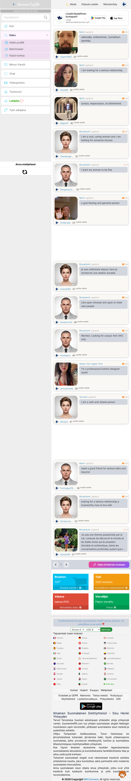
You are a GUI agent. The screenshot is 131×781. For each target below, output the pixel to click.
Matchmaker (16, 49)
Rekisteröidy (110, 4)
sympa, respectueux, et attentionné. (101, 103)
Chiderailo (65, 222)
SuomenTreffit (27, 4)
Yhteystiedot (107, 698)
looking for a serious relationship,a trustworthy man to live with (100, 503)
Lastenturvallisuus (87, 698)
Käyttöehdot (68, 698)
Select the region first (91, 363)
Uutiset (74, 690)
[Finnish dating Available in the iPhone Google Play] (91, 704)
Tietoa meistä (100, 695)
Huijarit (84, 690)
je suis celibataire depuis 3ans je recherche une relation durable (99, 271)
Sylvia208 (65, 554)
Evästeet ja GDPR (68, 695)
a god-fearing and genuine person (100, 202)
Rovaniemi (84, 131)
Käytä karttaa (17, 55)
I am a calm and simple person (98, 402)
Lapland (89, 32)
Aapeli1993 (66, 56)
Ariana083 (65, 289)
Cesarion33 (66, 322)
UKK (118, 698)
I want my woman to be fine (96, 169)
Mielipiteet (106, 690)
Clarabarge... (67, 156)
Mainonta (85, 695)
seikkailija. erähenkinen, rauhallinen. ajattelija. (101, 39)
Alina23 (64, 421)
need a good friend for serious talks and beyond (103, 470)
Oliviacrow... (66, 521)
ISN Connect (91, 779)
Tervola (83, 397)
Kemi (81, 32)
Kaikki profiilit (16, 42)
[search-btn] (45, 17)
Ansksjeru (65, 355)
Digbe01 (64, 123)
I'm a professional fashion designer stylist (100, 370)
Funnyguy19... (67, 488)
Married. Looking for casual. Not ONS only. (102, 337)
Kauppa (94, 690)
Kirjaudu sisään (90, 4)
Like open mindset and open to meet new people (101, 304)
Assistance (122, 774)
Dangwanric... (67, 189)
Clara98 (64, 90)
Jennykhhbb (66, 388)
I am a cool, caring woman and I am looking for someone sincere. (101, 138)
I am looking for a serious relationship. (102, 70)
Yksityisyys (116, 695)
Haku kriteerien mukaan (111, 564)
